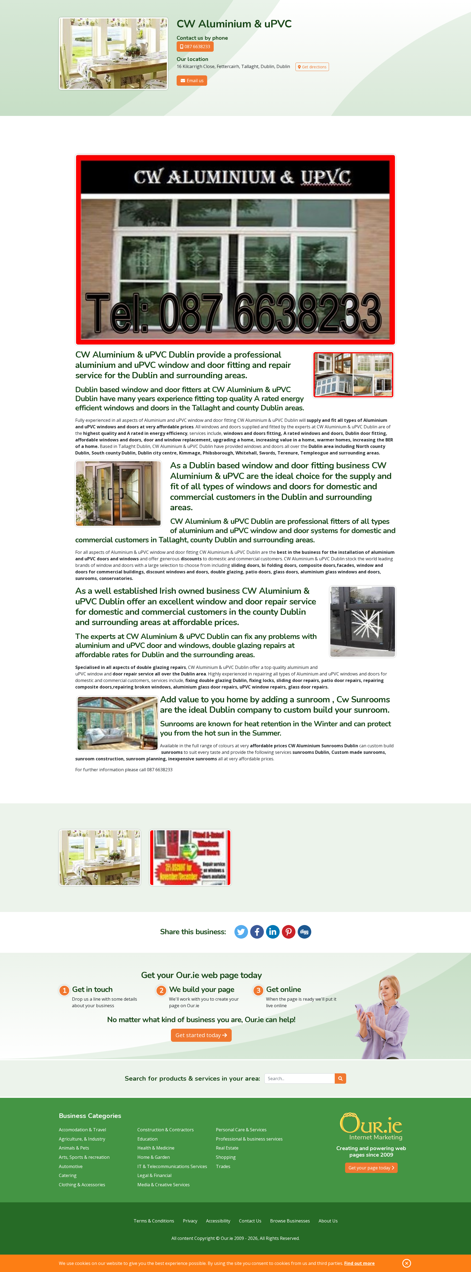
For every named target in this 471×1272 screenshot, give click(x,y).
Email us (195, 81)
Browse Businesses (290, 1221)
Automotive (71, 1166)
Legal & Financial (154, 1175)
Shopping (226, 1157)
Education (147, 1139)
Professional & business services (249, 1139)
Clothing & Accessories (82, 1185)
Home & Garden (153, 1157)
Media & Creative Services (163, 1185)
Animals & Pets (74, 1148)
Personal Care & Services (241, 1130)
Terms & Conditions (154, 1221)
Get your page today (370, 1168)
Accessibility (218, 1221)
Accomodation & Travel (82, 1130)
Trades (223, 1166)
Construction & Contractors (165, 1130)
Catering (68, 1175)
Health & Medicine (155, 1148)
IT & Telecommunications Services (172, 1166)
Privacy (190, 1221)
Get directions (314, 66)
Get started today (199, 1035)
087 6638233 (196, 47)
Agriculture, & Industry (82, 1139)
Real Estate (227, 1148)
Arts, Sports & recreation (84, 1157)
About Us (328, 1221)
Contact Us (250, 1221)
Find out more (359, 1263)
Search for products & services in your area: (192, 1078)
